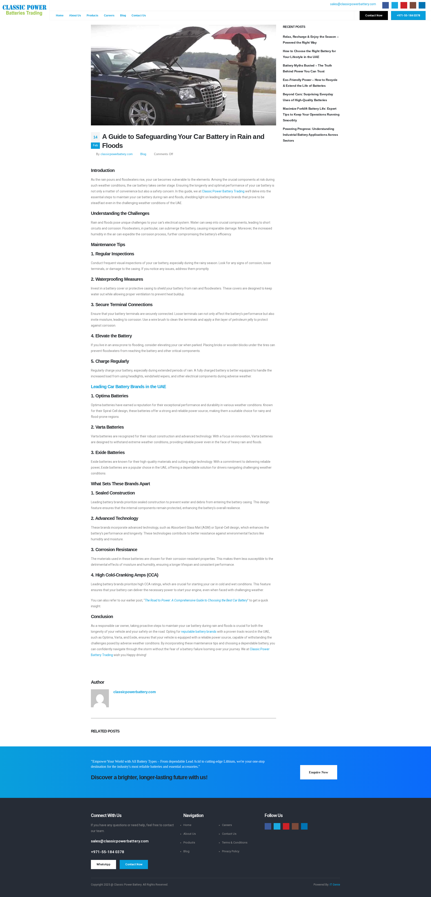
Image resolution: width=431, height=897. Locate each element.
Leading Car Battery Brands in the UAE (128, 386)
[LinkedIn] (422, 5)
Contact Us (139, 15)
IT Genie (335, 884)
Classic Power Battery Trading (223, 191)
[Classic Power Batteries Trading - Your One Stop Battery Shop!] (24, 10)
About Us (75, 15)
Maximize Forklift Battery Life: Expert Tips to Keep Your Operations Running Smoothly (311, 114)
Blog (123, 15)
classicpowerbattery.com (117, 154)
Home (60, 15)
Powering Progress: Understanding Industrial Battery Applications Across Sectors (310, 134)
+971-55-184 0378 (107, 852)
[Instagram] (413, 5)
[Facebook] (385, 5)
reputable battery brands (198, 631)
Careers (109, 15)
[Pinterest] (403, 5)
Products (92, 15)
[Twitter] (394, 5)
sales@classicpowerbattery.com (353, 4)
